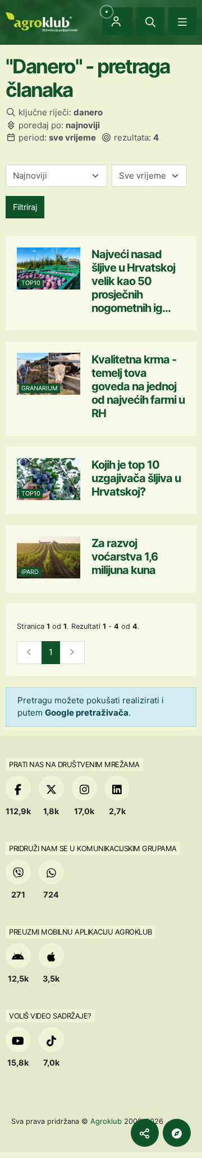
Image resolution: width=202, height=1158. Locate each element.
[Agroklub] (41, 21)
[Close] (150, 21)
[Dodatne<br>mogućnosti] (177, 1133)
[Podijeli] (145, 1133)
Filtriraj (25, 207)
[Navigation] (182, 21)
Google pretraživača (86, 712)
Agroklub (106, 1121)
